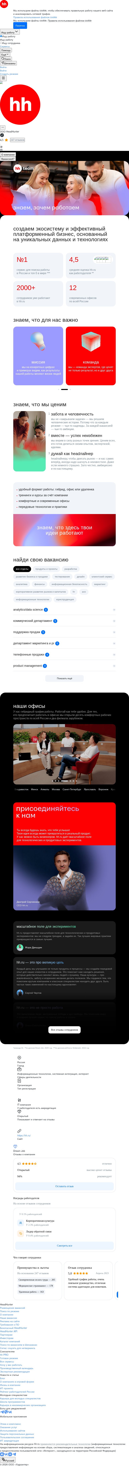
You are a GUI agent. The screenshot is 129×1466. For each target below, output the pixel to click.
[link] (6, 59)
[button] (3, 67)
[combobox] (7, 1460)
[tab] (8, 154)
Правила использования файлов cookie (70, 20)
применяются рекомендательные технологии (65, 1444)
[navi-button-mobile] (3, 78)
